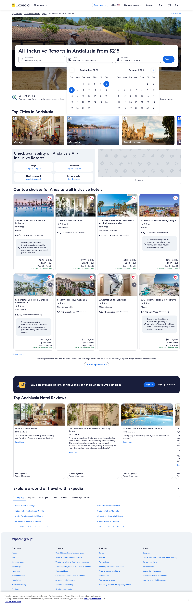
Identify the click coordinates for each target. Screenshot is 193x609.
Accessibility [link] (104, 575)
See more (17, 354)
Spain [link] (44, 14)
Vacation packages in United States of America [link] (73, 566)
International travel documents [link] (155, 575)
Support (150, 5)
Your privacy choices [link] (107, 580)
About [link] (14, 553)
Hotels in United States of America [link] (69, 557)
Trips (161, 5)
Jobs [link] (13, 557)
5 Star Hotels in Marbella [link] (108, 511)
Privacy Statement (92, 599)
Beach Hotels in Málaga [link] (25, 505)
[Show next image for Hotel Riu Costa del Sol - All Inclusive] (50, 205)
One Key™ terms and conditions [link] (111, 566)
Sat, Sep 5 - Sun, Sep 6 (84, 60)
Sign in (178, 5)
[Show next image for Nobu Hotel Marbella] (92, 205)
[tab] (19, 498)
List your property (133, 5)
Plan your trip (176, 14)
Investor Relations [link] (18, 575)
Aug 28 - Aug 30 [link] (33, 179)
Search (168, 59)
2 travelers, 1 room (130, 60)
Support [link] (146, 553)
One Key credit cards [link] (64, 589)
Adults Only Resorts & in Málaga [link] (29, 516)
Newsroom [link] (16, 571)
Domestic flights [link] (62, 571)
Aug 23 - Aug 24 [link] (73, 168)
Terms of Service (13, 601)
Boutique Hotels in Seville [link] (108, 505)
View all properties (96, 364)
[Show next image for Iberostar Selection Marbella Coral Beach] (50, 284)
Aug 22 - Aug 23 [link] (33, 168)
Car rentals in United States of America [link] (70, 575)
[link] (49, 198)
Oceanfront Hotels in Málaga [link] (110, 516)
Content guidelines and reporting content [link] (115, 584)
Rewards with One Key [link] (64, 584)
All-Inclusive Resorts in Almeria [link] (28, 521)
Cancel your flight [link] (150, 562)
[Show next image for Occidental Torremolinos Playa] (176, 284)
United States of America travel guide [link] (70, 553)
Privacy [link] (102, 553)
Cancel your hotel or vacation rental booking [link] (160, 557)
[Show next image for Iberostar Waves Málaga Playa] (176, 205)
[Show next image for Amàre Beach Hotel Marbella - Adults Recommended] (134, 205)
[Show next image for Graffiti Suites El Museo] (134, 284)
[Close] (188, 600)
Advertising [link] (16, 580)
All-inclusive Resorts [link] (32, 14)
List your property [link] (18, 562)
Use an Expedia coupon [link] (152, 571)
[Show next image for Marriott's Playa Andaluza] (92, 284)
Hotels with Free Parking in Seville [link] (29, 511)
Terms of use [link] (104, 562)
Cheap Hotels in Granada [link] (108, 521)
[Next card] (181, 130)
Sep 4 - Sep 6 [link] (74, 179)
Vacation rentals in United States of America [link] (72, 562)
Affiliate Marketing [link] (19, 584)
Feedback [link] (15, 589)
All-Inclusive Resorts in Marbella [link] (111, 527)
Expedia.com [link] (17, 14)
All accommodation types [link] (65, 580)
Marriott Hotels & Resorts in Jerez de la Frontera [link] (35, 527)
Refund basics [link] (148, 566)
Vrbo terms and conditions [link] (109, 571)
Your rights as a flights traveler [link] (154, 580)
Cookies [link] (102, 557)
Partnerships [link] (16, 566)
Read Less (19, 442)
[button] (83, 84)
